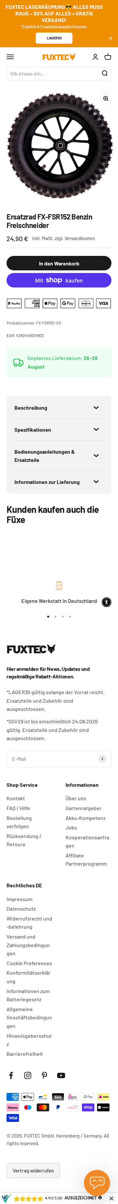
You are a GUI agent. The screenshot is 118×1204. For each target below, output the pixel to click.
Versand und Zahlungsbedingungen (28, 944)
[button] (106, 602)
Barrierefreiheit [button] (25, 1054)
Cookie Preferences (29, 963)
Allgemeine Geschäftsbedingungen (29, 1017)
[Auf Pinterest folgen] (44, 1075)
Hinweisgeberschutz (29, 1040)
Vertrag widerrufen (33, 1170)
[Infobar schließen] (110, 38)
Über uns (76, 798)
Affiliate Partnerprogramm (86, 859)
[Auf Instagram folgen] (27, 1075)
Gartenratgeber (84, 808)
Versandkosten (80, 238)
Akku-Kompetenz (86, 818)
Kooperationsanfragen (87, 841)
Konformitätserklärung (28, 976)
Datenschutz (21, 908)
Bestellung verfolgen (19, 822)
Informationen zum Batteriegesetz (28, 995)
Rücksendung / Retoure (24, 840)
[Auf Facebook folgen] (11, 1075)
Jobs (71, 827)
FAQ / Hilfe (18, 808)
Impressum (19, 899)
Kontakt (16, 798)
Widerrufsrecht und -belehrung (29, 922)
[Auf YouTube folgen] (61, 1075)
